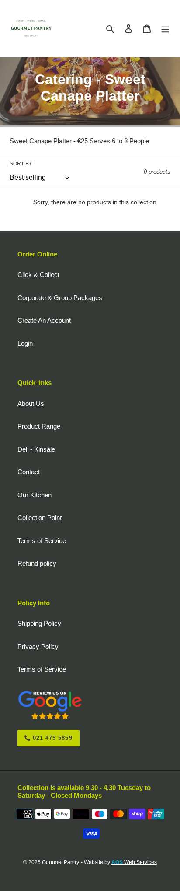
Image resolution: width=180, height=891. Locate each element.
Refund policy (36, 563)
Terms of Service (41, 540)
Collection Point (39, 517)
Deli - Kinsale (36, 449)
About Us (30, 403)
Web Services (134, 862)
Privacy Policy (38, 646)
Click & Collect (38, 274)
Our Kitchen (34, 495)
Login (25, 343)
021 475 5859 (52, 738)
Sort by (21, 164)
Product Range (38, 426)
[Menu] (165, 28)
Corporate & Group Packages (59, 297)
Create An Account (44, 320)
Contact (28, 472)
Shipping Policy (39, 623)
